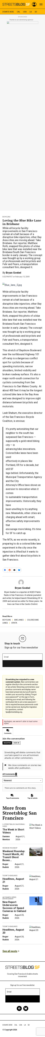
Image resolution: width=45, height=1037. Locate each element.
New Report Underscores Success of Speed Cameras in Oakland (14, 907)
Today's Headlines (9, 875)
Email (6, 657)
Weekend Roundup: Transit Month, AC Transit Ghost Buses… (13, 856)
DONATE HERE (8, 12)
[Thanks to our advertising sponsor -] (22, 115)
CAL (18, 12)
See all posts (9, 951)
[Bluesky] (25, 1008)
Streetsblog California (14, 824)
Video (4, 826)
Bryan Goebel (13, 272)
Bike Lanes (19, 620)
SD (36, 12)
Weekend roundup (9, 848)
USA (25, 12)
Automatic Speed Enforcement (9, 898)
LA (31, 12)
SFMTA (14, 623)
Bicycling (6, 217)
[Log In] (34, 4)
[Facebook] (19, 1008)
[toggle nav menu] (41, 4)
